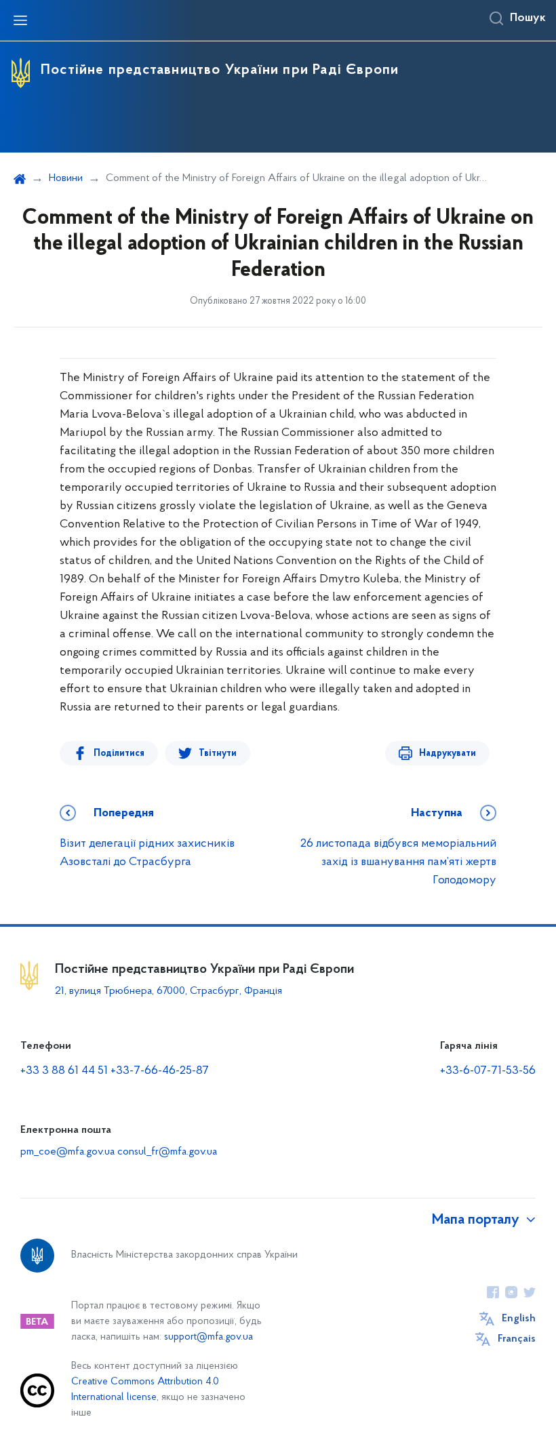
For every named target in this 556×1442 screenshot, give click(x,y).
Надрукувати (447, 753)
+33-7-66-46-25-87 (160, 1071)
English (519, 1318)
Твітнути (218, 753)
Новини (66, 178)
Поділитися (119, 753)
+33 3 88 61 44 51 (64, 1071)
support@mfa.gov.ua (208, 1337)
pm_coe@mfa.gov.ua (67, 1151)
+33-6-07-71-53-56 (488, 1071)
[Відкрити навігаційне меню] (20, 20)
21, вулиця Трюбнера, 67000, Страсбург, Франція (168, 991)
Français (517, 1339)
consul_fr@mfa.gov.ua (167, 1151)
